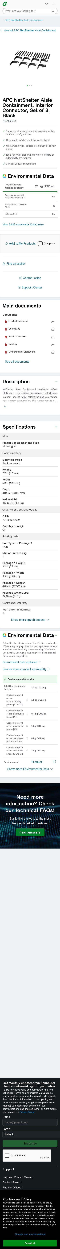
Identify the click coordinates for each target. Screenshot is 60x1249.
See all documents (17, 361)
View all (30, 30)
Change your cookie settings (30, 1234)
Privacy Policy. (27, 1112)
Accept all (30, 1243)
